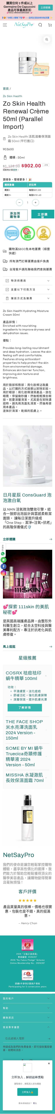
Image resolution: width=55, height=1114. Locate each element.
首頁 (6, 88)
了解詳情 (24, 707)
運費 (15, 170)
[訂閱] (50, 1038)
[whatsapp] (3, 560)
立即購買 (43, 215)
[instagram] (3, 573)
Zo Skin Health (12, 96)
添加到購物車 (15, 215)
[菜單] (5, 25)
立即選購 (45, 7)
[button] (40, 25)
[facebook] (3, 566)
